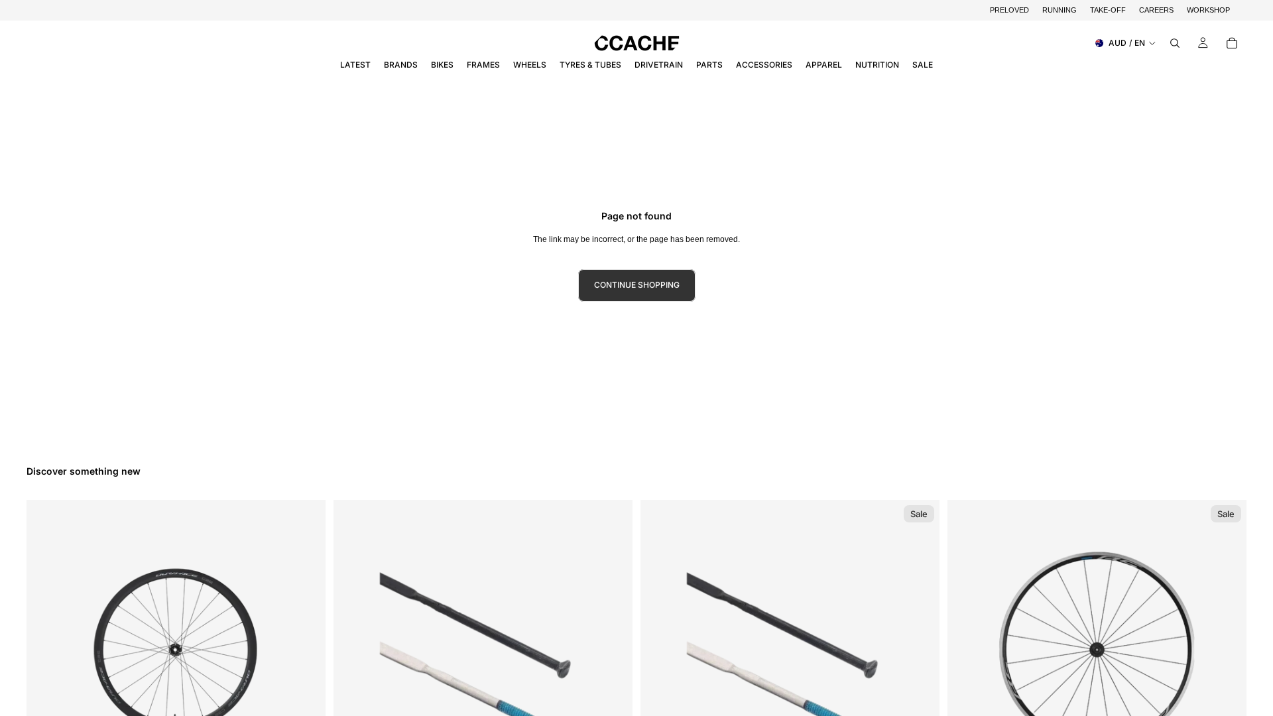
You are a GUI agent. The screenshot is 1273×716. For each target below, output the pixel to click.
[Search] (1174, 43)
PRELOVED (1009, 10)
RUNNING (1059, 10)
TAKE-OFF (1108, 10)
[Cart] (1231, 43)
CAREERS (1156, 10)
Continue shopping (637, 285)
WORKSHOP (1208, 10)
